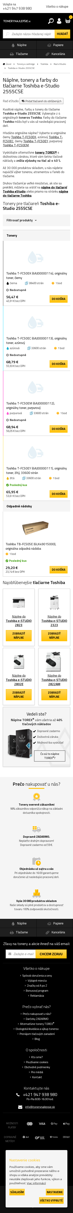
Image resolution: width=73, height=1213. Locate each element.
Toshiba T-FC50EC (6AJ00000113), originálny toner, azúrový (36, 340)
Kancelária (58, 53)
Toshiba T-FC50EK (23, 137)
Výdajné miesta (37, 981)
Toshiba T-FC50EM (16, 145)
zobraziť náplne (18, 635)
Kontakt (37, 1077)
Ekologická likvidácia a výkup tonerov (37, 1029)
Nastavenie (55, 1192)
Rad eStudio (60, 64)
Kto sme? (37, 1057)
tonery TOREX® (46, 152)
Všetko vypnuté (51, 1200)
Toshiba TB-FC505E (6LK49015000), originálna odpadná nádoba (31, 546)
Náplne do (19, 620)
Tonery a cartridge (26, 64)
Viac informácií (36, 1183)
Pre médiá (37, 1072)
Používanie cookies (37, 1062)
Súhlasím (17, 1192)
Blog (37, 1039)
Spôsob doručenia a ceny (37, 976)
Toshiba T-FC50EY (35, 141)
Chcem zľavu (51, 954)
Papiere (57, 45)
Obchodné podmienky (37, 1067)
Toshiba (44, 64)
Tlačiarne (21, 53)
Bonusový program (37, 991)
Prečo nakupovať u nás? (37, 1014)
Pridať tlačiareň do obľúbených (43, 101)
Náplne (21, 45)
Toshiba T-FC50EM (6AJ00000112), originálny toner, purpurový (30, 405)
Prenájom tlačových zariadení (37, 1034)
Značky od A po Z (37, 986)
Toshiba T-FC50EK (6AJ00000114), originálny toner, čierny (36, 275)
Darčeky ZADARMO (37, 1019)
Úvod (8, 64)
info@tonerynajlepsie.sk (40, 1107)
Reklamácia (37, 996)
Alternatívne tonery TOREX (37, 1024)
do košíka (58, 299)
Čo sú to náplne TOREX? (49, 756)
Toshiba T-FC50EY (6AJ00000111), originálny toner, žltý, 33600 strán (36, 470)
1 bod (58, 283)
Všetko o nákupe (57, 6)
